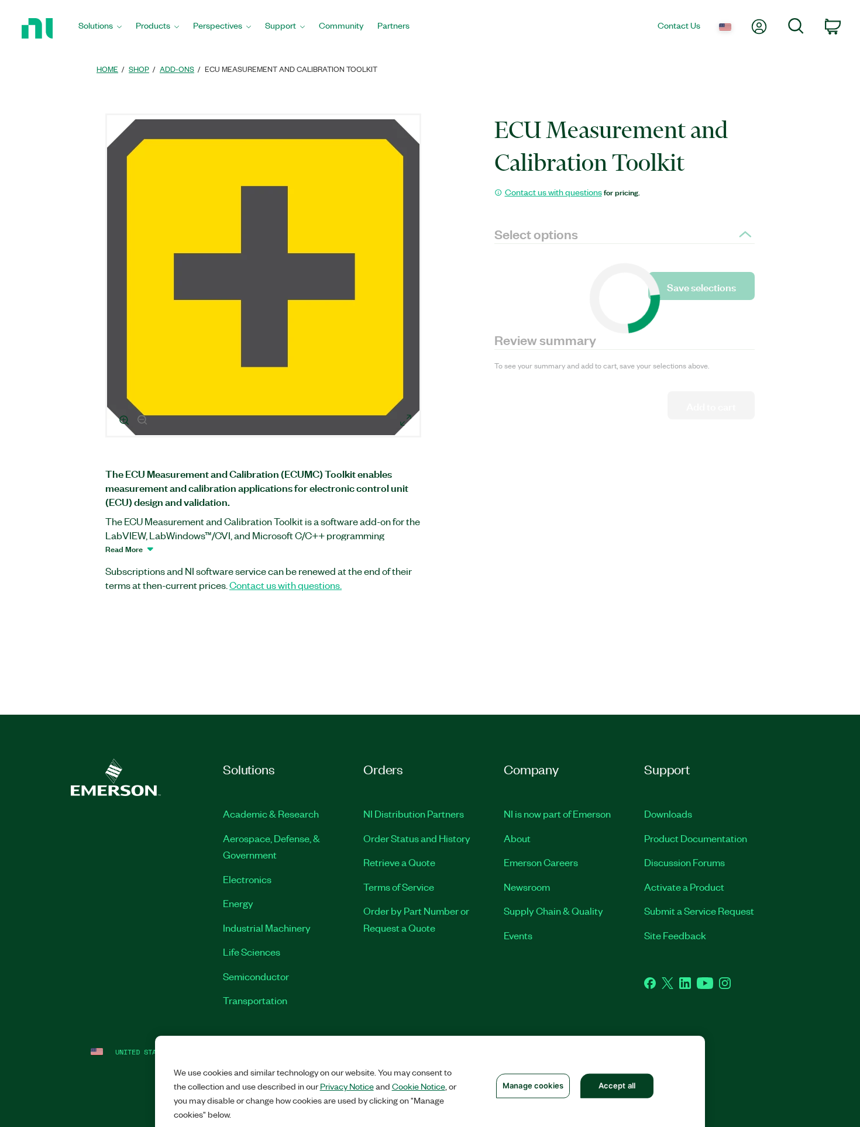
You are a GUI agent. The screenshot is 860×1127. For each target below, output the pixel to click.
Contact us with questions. (285, 584)
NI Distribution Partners (413, 813)
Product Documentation (695, 838)
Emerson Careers (541, 862)
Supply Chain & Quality (553, 910)
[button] (265, 277)
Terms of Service (398, 886)
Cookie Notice (418, 1086)
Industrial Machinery (267, 927)
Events (518, 935)
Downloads (668, 813)
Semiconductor (256, 976)
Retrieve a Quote (399, 862)
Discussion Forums (684, 862)
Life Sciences (251, 951)
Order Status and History (416, 838)
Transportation (255, 1000)
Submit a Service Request (699, 910)
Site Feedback (675, 935)
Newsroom (527, 886)
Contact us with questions (553, 192)
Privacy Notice (347, 1086)
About (517, 838)
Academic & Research (271, 813)
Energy (238, 903)
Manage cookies (533, 1085)
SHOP (139, 68)
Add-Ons (177, 68)
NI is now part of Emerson (557, 813)
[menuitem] (100, 28)
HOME (107, 68)
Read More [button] (124, 548)
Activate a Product (684, 886)
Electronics (247, 879)
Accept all (616, 1085)
